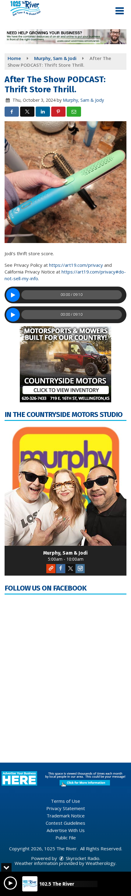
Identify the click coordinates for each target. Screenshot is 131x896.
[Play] (13, 295)
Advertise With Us (66, 830)
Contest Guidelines (65, 823)
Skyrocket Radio (82, 858)
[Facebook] (60, 568)
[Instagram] (80, 568)
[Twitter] (70, 568)
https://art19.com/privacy (76, 265)
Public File (65, 837)
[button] (119, 11)
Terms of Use (65, 801)
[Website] (50, 568)
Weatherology (100, 863)
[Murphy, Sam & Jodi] (65, 485)
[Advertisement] (65, 36)
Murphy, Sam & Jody (83, 100)
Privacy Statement (65, 808)
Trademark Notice (66, 816)
